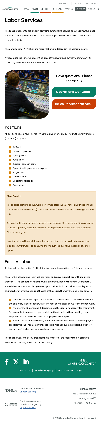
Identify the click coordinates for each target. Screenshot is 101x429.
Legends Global (28, 407)
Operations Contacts (72, 92)
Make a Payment (92, 3)
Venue (69, 9)
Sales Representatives (73, 104)
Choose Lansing (28, 391)
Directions (78, 3)
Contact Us (24, 370)
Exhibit (45, 9)
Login (79, 370)
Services (80, 9)
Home (25, 9)
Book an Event (64, 3)
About (91, 9)
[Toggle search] (97, 9)
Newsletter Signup (44, 370)
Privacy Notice (65, 370)
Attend (57, 9)
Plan (35, 9)
